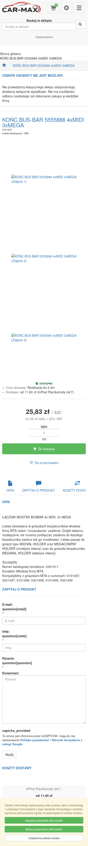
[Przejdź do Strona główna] (4, 65)
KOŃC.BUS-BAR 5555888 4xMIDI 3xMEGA (43, 65)
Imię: (14, 633)
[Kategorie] (79, 7)
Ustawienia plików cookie (44, 838)
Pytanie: (17, 660)
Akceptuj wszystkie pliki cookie (44, 820)
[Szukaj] (81, 24)
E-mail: (14, 606)
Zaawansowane (44, 37)
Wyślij (9, 754)
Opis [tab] (10, 490)
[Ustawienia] (66, 7)
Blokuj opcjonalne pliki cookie (44, 829)
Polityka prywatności (34, 740)
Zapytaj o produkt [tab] (38, 490)
